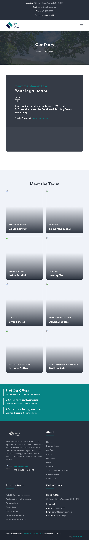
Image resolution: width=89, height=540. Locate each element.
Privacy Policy (52, 474)
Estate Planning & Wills (16, 519)
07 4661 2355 (47, 11)
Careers (49, 466)
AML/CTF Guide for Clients (58, 470)
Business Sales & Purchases (18, 499)
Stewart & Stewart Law (32, 534)
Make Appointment (24, 470)
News (48, 462)
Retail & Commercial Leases (18, 495)
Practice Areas (52, 446)
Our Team (50, 450)
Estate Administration (15, 515)
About (49, 454)
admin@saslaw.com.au (47, 7)
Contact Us (51, 478)
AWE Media (78, 536)
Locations (50, 458)
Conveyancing (12, 511)
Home (38, 51)
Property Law (12, 503)
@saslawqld (61, 515)
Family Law (11, 507)
